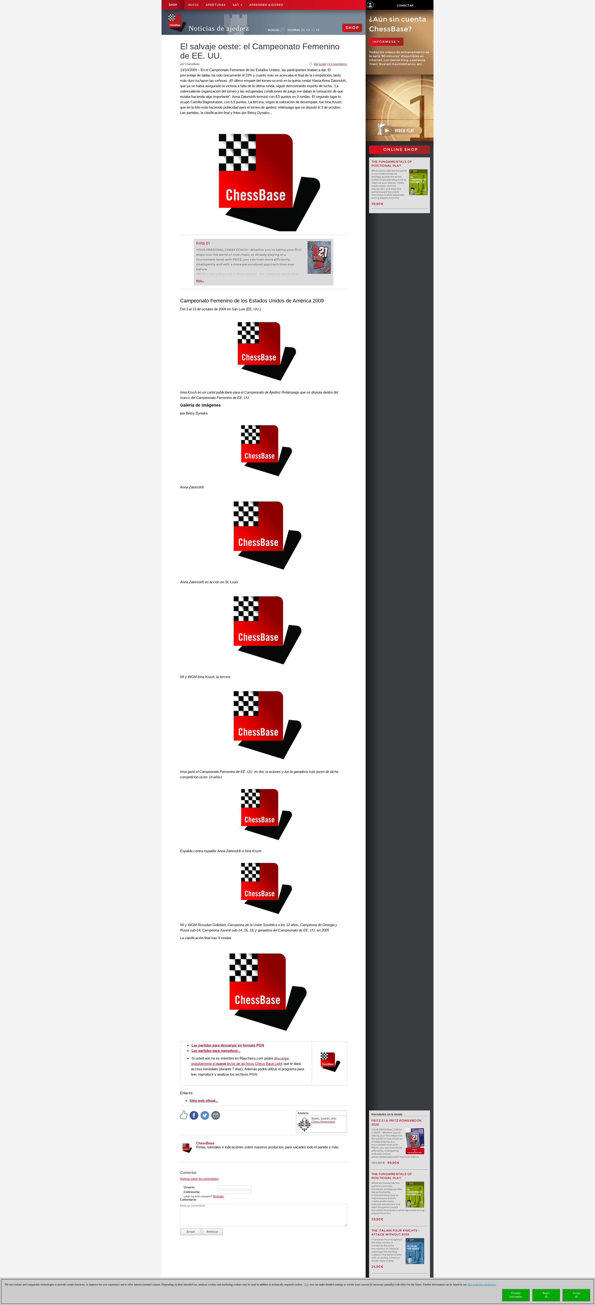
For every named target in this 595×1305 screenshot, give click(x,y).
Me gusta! (320, 64)
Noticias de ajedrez (218, 28)
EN (308, 30)
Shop (173, 5)
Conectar (405, 5)
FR (318, 30)
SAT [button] (236, 5)
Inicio (193, 5)
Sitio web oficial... (203, 1101)
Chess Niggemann (323, 1121)
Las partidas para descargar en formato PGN (228, 1045)
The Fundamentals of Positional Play (391, 164)
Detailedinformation (515, 1295)
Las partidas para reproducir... (216, 1051)
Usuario (189, 1187)
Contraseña (191, 1192)
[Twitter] (205, 1115)
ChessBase (205, 1143)
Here (306, 1284)
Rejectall (546, 1295)
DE (303, 30)
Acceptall (576, 1295)
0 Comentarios (337, 64)
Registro (218, 1196)
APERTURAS (216, 5)
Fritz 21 (203, 243)
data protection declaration (481, 1284)
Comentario (188, 1199)
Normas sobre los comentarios (199, 1178)
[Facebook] (194, 1115)
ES (313, 30)
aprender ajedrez (266, 5)
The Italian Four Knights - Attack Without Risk (395, 1232)
